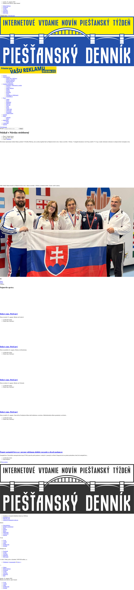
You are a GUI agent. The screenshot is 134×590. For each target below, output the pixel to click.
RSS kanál (5, 557)
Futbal (7, 99)
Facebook (5, 551)
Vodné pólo (9, 109)
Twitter (5, 552)
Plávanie (8, 105)
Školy (7, 121)
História (5, 114)
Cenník (5, 541)
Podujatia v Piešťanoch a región (14, 85)
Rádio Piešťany (10, 88)
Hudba (8, 89)
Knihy (7, 93)
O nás (4, 540)
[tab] (4, 567)
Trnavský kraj (9, 82)
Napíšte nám (6, 544)
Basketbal (8, 102)
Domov (5, 75)
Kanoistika (8, 112)
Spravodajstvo (6, 77)
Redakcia (9, 139)
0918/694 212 (6, 517)
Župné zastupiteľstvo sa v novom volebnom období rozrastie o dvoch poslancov (31, 452)
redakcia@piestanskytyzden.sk (10, 520)
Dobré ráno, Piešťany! (11, 78)
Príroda (8, 91)
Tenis (7, 106)
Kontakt (5, 546)
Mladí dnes (6, 120)
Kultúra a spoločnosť (8, 84)
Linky (4, 543)
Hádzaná (8, 103)
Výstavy (8, 86)
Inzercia (5, 124)
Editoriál (8, 117)
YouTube (5, 554)
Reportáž (8, 92)
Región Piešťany (10, 81)
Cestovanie (6, 123)
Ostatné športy (9, 113)
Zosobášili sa (9, 96)
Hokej (7, 100)
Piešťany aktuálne (10, 79)
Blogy (4, 116)
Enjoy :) (19, 562)
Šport (4, 98)
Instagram (5, 555)
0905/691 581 (6, 518)
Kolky (7, 107)
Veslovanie (9, 110)
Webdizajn (5, 562)
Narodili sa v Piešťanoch (12, 95)
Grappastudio (12, 562)
